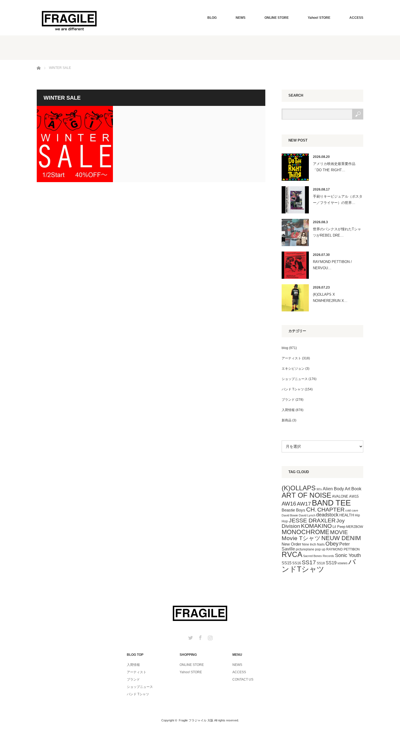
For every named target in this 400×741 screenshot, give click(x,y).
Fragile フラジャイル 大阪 (196, 720)
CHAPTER (330, 509)
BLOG (212, 18)
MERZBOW (354, 526)
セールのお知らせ (75, 144)
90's (319, 489)
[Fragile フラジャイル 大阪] (69, 20)
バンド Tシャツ (293, 389)
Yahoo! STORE (319, 18)
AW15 (354, 496)
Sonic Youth (348, 555)
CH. (311, 509)
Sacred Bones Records (318, 556)
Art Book (353, 488)
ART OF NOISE (306, 495)
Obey (332, 544)
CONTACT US (242, 679)
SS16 (296, 563)
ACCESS (356, 18)
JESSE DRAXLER (312, 520)
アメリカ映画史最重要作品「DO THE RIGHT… (334, 167)
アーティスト (291, 358)
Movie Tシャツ (301, 538)
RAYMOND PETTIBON (343, 549)
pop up (320, 549)
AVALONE (340, 496)
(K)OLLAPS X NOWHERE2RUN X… (330, 297)
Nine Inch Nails (313, 544)
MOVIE (339, 532)
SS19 (331, 563)
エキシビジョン (293, 369)
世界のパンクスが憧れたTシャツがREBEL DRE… (337, 232)
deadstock (327, 515)
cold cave (351, 510)
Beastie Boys (293, 510)
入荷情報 (288, 410)
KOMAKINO (316, 526)
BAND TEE (331, 502)
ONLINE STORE (276, 18)
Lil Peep (339, 527)
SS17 (309, 562)
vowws (342, 563)
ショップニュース (295, 379)
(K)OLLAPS (299, 488)
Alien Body (333, 488)
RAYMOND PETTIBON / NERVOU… (332, 265)
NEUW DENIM (341, 538)
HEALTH (346, 515)
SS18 (321, 563)
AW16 (289, 504)
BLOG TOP (135, 654)
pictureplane (305, 549)
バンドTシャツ (319, 565)
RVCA (292, 554)
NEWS (240, 18)
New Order (291, 544)
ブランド (288, 400)
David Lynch (307, 515)
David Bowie (290, 515)
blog (285, 348)
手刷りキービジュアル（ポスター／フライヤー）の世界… (337, 199)
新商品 (286, 420)
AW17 (304, 504)
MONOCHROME (305, 531)
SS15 (286, 563)
